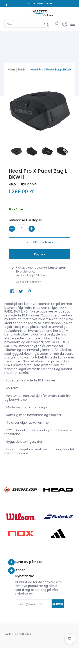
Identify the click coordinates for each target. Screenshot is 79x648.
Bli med (57, 604)
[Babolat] (58, 516)
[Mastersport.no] (39, 13)
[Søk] (46, 24)
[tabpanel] (39, 379)
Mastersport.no (13, 634)
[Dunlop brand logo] (20, 489)
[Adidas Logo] (58, 533)
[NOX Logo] (20, 533)
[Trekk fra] (12, 229)
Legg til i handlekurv (40, 242)
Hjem (11, 69)
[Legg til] (32, 229)
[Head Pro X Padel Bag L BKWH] (16, 151)
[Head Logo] (58, 489)
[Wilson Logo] (20, 516)
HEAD (12, 184)
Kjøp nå (39, 254)
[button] (57, 24)
